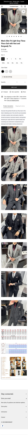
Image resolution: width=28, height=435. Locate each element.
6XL (17, 63)
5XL (13, 63)
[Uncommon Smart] (14, 6)
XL (15, 59)
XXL (20, 59)
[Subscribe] (25, 398)
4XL (8, 63)
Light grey (10, 71)
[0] (25, 6)
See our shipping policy (13, 100)
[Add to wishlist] (23, 11)
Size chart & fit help (8, 76)
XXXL (3, 63)
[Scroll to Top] (25, 426)
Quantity (3, 82)
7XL (21, 63)
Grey (6, 71)
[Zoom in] (23, 31)
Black (2, 71)
